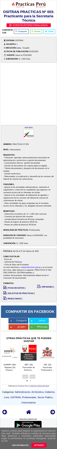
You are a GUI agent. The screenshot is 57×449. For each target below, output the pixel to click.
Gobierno (49, 392)
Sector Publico (45, 397)
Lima (19, 48)
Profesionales (29, 397)
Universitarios (28, 402)
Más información (20, 445)
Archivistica (37, 392)
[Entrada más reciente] (4, 413)
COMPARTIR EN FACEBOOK (30, 312)
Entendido (39, 445)
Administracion (22, 392)
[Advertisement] (28, 94)
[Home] (28, 413)
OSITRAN (15, 397)
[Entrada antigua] (52, 413)
